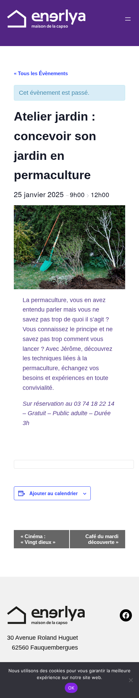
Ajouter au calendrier (53, 493)
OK (71, 688)
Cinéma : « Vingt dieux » (38, 539)
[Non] (130, 680)
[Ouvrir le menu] (128, 19)
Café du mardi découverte (101, 539)
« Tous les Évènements (41, 73)
